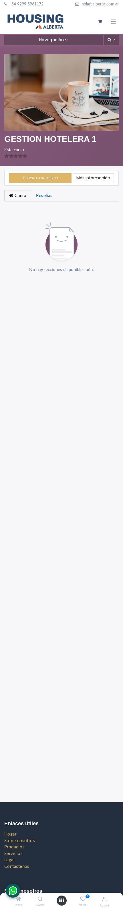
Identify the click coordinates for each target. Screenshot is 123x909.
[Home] (18, 899)
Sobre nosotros (19, 841)
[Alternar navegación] (113, 21)
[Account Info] (104, 899)
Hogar (10, 834)
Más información (93, 178)
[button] (111, 40)
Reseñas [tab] (44, 196)
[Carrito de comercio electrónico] (100, 21)
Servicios (13, 854)
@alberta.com (101, 4)
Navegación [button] (51, 40)
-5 (11, 4)
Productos (14, 847)
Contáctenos (16, 866)
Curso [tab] (19, 196)
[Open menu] (61, 900)
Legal (9, 860)
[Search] (40, 899)
